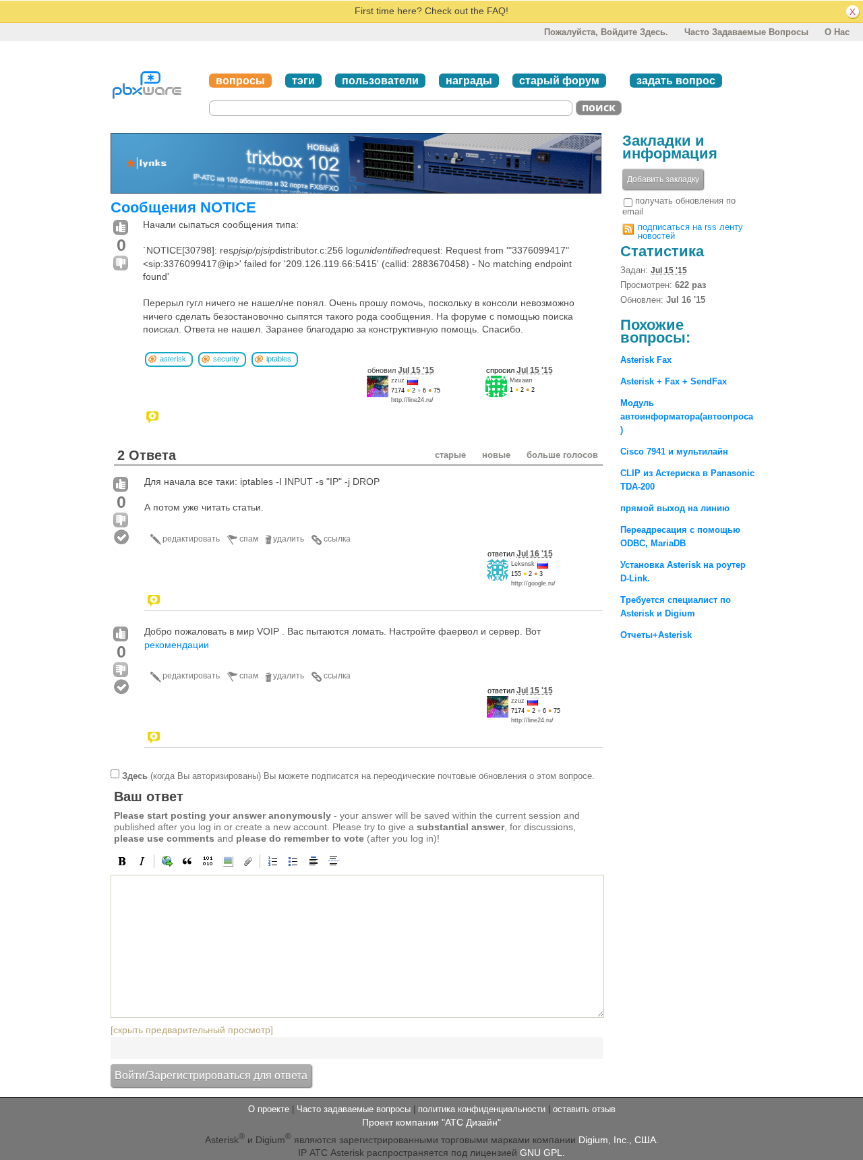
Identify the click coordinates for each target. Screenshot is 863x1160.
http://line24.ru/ (412, 400)
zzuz (398, 380)
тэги (303, 80)
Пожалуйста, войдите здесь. (606, 32)
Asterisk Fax (646, 360)
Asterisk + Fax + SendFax (673, 381)
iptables (278, 359)
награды (469, 80)
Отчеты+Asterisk (656, 635)
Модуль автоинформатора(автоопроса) (686, 416)
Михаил (521, 380)
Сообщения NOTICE (183, 207)
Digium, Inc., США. (618, 1139)
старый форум (559, 80)
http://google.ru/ (533, 583)
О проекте (268, 1109)
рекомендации (176, 644)
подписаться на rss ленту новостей (690, 231)
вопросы (240, 80)
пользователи (380, 80)
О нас (837, 32)
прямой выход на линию (675, 508)
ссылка (337, 539)
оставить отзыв (584, 1109)
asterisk (173, 359)
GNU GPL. (542, 1152)
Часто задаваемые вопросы (746, 32)
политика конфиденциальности (481, 1109)
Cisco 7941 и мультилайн (674, 451)
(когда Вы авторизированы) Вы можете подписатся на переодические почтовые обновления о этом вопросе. (358, 776)
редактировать (191, 539)
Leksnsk (523, 563)
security (226, 359)
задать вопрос (675, 80)
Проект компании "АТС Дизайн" (431, 1122)
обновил (400, 370)
